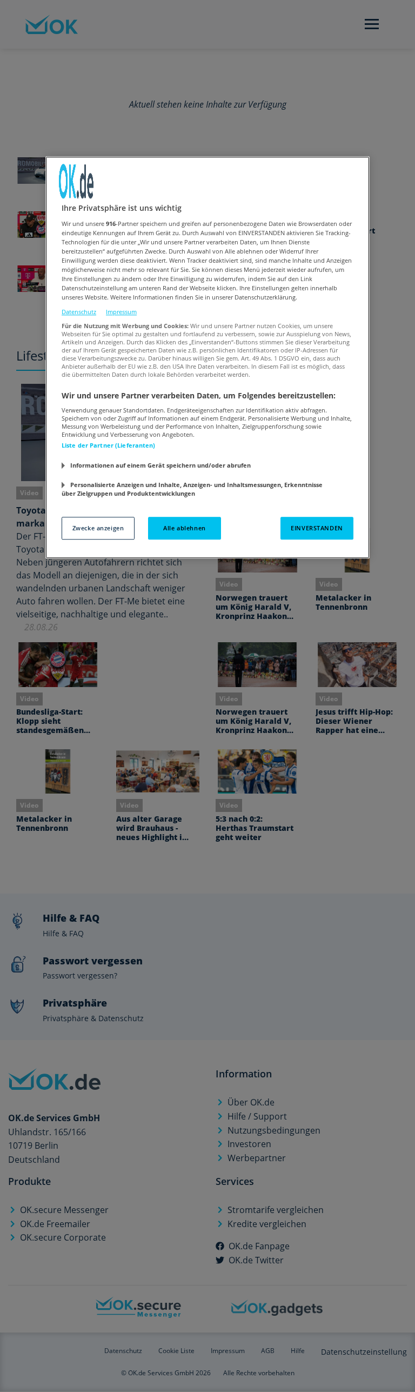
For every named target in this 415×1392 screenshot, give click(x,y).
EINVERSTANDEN (317, 528)
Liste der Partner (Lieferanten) (109, 446)
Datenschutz (79, 312)
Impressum (121, 312)
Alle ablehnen (184, 528)
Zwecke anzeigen (98, 528)
